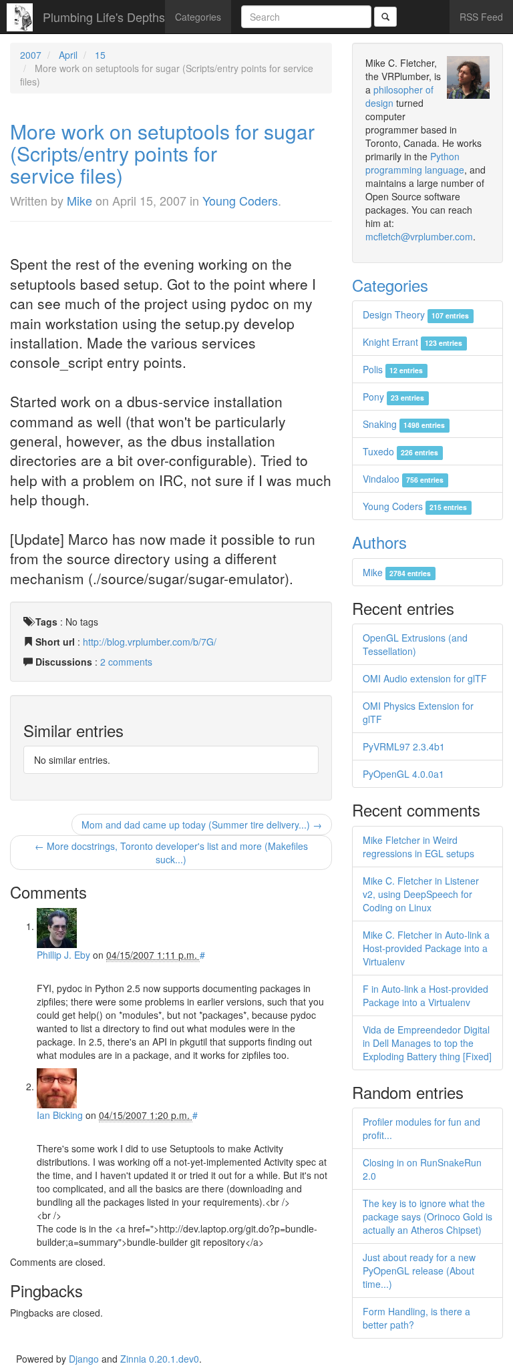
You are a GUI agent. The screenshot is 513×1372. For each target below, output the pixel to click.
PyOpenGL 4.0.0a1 (403, 773)
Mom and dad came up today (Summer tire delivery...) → (201, 824)
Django (84, 1358)
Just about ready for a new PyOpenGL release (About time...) (419, 1270)
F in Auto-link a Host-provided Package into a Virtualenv (425, 995)
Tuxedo (400, 451)
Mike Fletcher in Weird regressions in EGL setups (418, 846)
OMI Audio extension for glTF (425, 678)
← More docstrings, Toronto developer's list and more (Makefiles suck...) (171, 852)
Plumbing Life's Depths (104, 16)
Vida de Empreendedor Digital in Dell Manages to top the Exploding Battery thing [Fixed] (427, 1043)
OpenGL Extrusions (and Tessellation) (415, 644)
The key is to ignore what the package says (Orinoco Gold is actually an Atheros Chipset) (427, 1216)
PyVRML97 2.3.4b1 (404, 746)
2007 (30, 54)
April (68, 54)
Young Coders (240, 200)
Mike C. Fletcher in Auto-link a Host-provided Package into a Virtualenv (426, 948)
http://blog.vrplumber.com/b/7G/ (149, 641)
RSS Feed (481, 16)
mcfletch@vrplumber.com (419, 236)
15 (100, 54)
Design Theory (416, 314)
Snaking (404, 424)
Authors (379, 541)
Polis (393, 369)
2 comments (126, 661)
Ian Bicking (60, 1115)
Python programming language (414, 163)
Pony (393, 396)
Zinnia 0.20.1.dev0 (159, 1358)
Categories (198, 16)
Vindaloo (403, 478)
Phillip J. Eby (63, 954)
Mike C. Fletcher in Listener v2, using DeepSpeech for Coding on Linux (421, 894)
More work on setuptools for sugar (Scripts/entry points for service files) (162, 153)
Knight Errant (412, 342)
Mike (79, 200)
